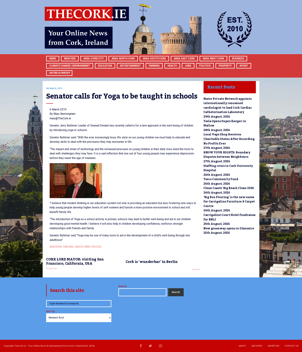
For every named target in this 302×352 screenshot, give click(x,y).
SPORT (244, 65)
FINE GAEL (68, 246)
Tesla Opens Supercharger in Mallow (224, 123)
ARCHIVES (256, 346)
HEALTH (172, 65)
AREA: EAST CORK (184, 58)
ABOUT (242, 346)
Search (122, 286)
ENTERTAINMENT (130, 65)
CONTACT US (292, 346)
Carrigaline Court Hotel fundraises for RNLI (229, 217)
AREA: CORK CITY (94, 58)
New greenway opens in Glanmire (228, 228)
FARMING (154, 65)
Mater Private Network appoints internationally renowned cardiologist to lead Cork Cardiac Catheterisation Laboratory (227, 105)
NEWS (87, 246)
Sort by (50, 312)
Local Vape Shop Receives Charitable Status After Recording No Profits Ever (228, 139)
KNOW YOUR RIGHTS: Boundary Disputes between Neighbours (226, 155)
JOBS (188, 65)
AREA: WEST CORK (213, 58)
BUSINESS (238, 58)
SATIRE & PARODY (59, 72)
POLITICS (205, 65)
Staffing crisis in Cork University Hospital (228, 168)
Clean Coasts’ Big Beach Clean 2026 (228, 188)
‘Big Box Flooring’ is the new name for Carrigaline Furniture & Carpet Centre (229, 201)
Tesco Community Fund (220, 179)
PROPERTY (225, 65)
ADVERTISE (273, 346)
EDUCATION (105, 65)
